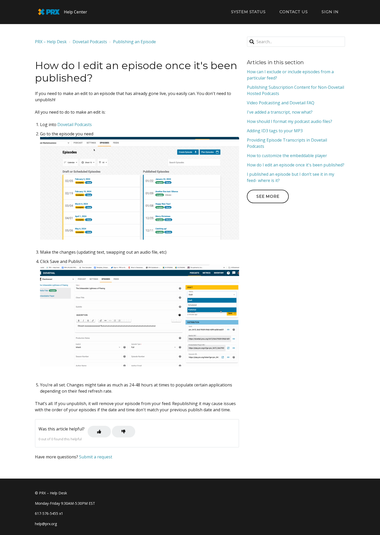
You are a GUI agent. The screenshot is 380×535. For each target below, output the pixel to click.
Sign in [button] (330, 11)
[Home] (49, 11)
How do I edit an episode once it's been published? (295, 165)
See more (267, 196)
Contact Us (293, 11)
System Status (248, 11)
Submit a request (95, 457)
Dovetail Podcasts (90, 42)
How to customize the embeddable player (287, 155)
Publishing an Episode (134, 42)
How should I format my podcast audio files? (289, 121)
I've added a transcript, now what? (280, 112)
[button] (99, 431)
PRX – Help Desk (51, 42)
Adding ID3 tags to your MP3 (275, 131)
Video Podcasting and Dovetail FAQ (280, 103)
